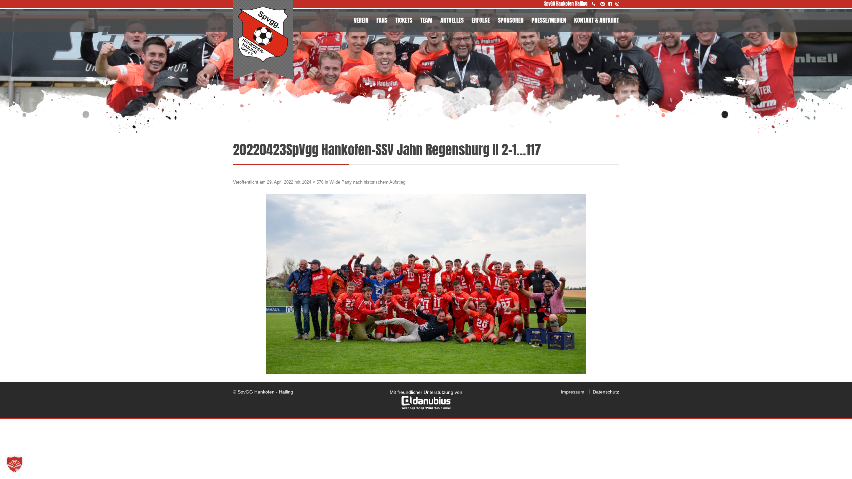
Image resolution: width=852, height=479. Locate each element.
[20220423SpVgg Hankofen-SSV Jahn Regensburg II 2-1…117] (426, 284)
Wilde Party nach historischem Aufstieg (367, 182)
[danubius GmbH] (426, 407)
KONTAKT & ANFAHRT (596, 20)
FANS (381, 20)
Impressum (572, 392)
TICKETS (403, 20)
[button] (14, 464)
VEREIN (361, 20)
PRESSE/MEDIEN (549, 20)
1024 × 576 (312, 182)
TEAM (426, 20)
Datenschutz (606, 392)
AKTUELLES (452, 20)
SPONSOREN (511, 20)
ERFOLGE (481, 20)
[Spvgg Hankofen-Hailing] (263, 40)
